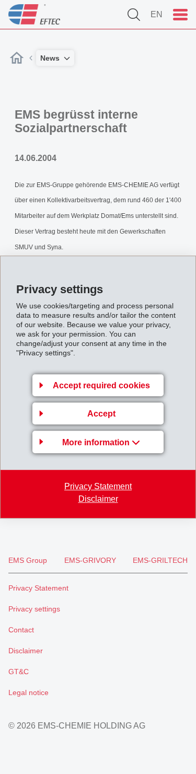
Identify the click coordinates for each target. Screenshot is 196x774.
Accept (101, 413)
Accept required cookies (101, 385)
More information (97, 442)
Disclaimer (98, 498)
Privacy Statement (98, 486)
